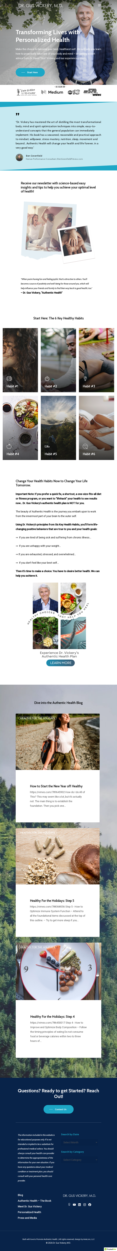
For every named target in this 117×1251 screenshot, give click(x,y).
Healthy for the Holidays (37, 718)
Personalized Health (29, 1212)
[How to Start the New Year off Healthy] (58, 768)
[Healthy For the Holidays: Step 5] (58, 882)
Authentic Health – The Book (34, 1200)
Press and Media (27, 1217)
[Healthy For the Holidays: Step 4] (58, 1000)
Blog (20, 1195)
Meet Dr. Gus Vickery (30, 1206)
